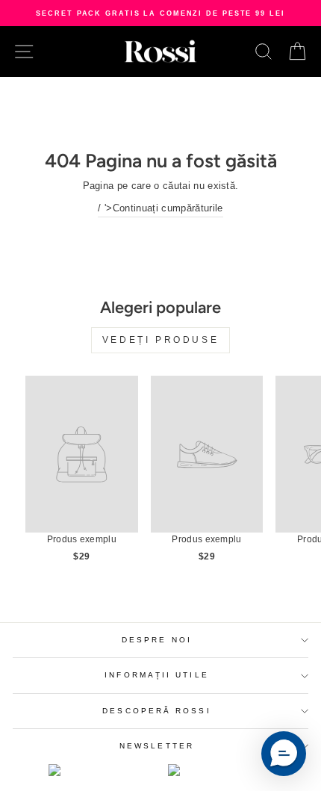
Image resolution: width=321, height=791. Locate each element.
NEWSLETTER (156, 746)
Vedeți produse (160, 340)
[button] (283, 753)
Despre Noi (157, 640)
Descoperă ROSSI (156, 711)
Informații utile (156, 675)
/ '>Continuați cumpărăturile (160, 208)
